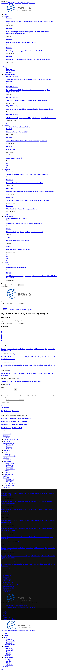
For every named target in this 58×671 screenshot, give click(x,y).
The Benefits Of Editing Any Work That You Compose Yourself (27, 174)
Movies (9, 445)
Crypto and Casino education (16, 267)
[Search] (15, 389)
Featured (7, 450)
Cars (8, 459)
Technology (8, 485)
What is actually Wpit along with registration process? (24, 232)
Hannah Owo (10, 149)
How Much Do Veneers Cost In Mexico (14, 421)
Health (9, 467)
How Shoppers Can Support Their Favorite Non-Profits (24, 51)
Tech (5, 67)
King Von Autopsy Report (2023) (17, 132)
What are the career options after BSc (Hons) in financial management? (30, 191)
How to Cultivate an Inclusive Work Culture (21, 42)
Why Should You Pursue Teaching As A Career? (22, 209)
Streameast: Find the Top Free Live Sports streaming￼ (24, 223)
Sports (8, 220)
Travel (6, 487)
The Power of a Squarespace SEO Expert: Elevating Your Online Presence (31, 118)
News (5, 14)
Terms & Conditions (9, 619)
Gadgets (9, 69)
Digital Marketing (9, 74)
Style (6, 476)
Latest (6, 458)
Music (9, 447)
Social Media (10, 70)
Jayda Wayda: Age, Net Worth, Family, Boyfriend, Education (26, 141)
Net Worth (10, 469)
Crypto (5, 262)
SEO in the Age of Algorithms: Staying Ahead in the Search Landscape (29, 109)
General (7, 454)
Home (5, 612)
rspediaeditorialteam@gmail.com (16, 605)
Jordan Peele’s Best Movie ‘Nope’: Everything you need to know (27, 200)
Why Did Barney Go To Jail (10, 411)
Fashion (10, 465)
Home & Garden (9, 456)
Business (6, 16)
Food (6, 452)
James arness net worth (14, 158)
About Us (6, 613)
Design (6, 437)
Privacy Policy (8, 617)
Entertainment (8, 216)
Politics (6, 472)
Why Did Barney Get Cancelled (11, 428)
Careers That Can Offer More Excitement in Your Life (24, 183)
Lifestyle (6, 125)
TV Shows (9, 665)
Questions (8, 474)
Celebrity (9, 129)
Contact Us (6, 615)
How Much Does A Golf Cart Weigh (18, 249)
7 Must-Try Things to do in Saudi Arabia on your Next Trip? (21, 381)
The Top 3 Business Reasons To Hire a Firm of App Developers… (28, 100)
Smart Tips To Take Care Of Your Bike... (14, 425)
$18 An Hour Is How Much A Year (17, 240)
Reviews (9, 72)
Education (6, 169)
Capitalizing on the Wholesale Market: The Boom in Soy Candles (28, 59)
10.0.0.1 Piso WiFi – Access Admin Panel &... (16, 418)
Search (2, 387)
